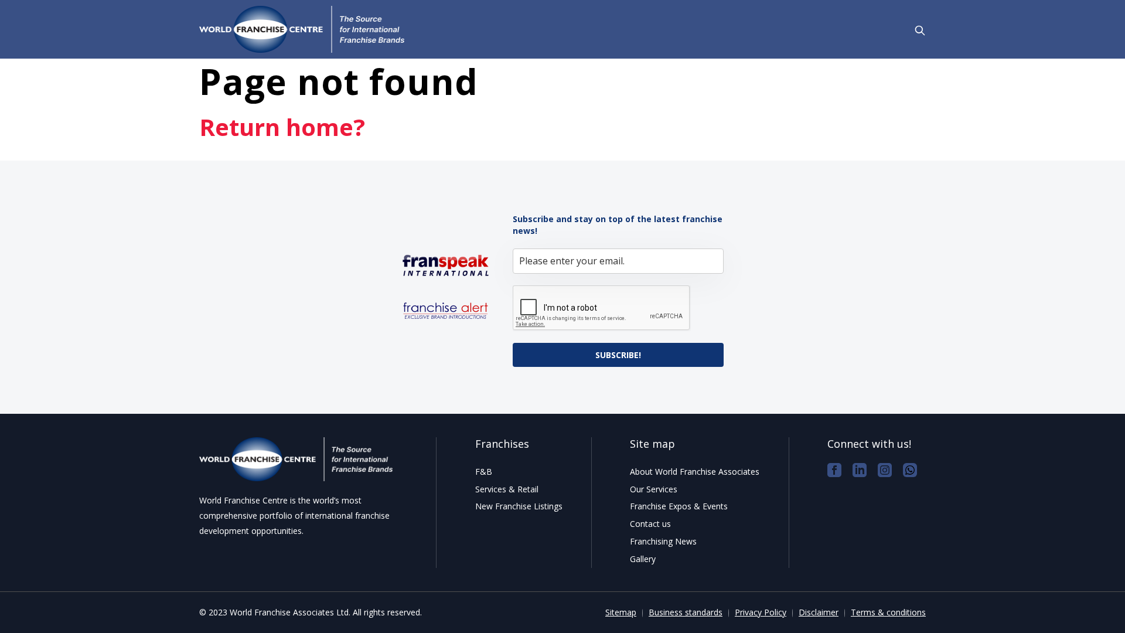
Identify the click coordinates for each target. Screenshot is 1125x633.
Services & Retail (506, 489)
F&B (483, 471)
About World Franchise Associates (694, 471)
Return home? (282, 127)
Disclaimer (818, 612)
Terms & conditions (888, 612)
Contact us (650, 523)
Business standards (685, 612)
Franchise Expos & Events (679, 506)
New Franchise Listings (518, 506)
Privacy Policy (760, 612)
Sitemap (620, 612)
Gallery (643, 558)
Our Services (653, 489)
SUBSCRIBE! (618, 354)
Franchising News (663, 541)
